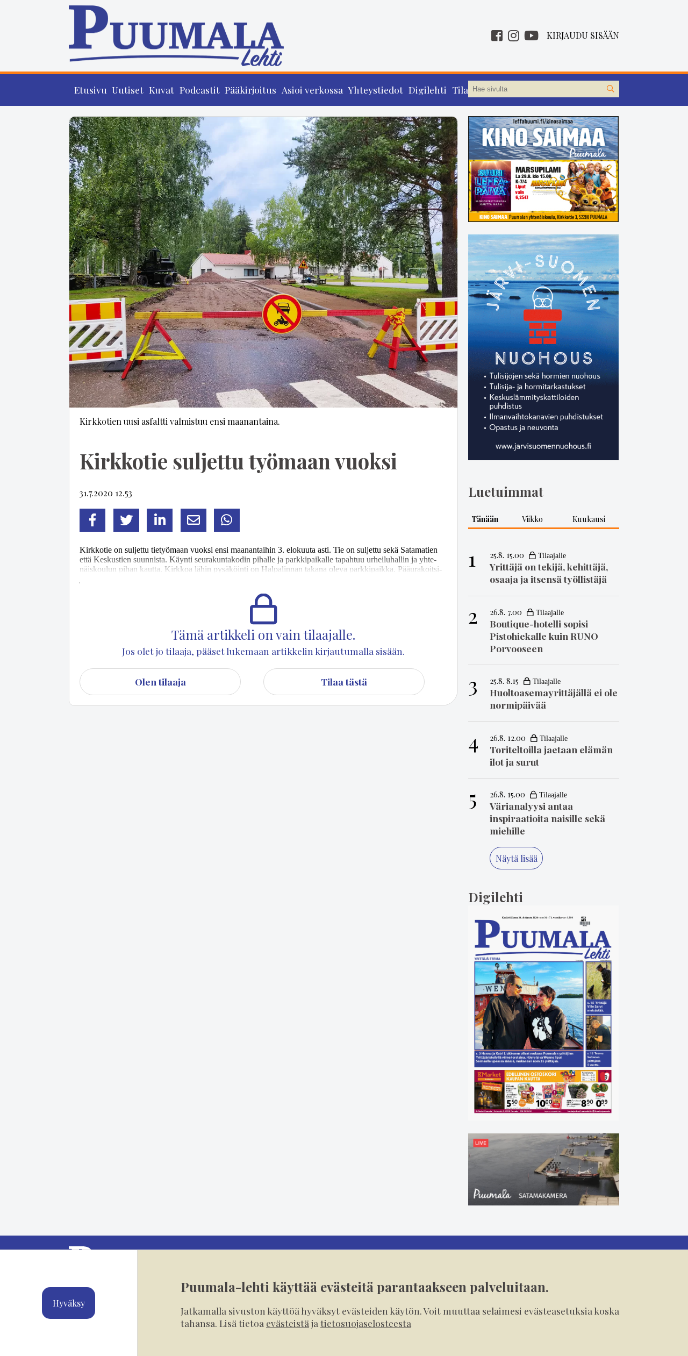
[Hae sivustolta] (611, 89)
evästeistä (287, 1323)
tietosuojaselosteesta (365, 1323)
